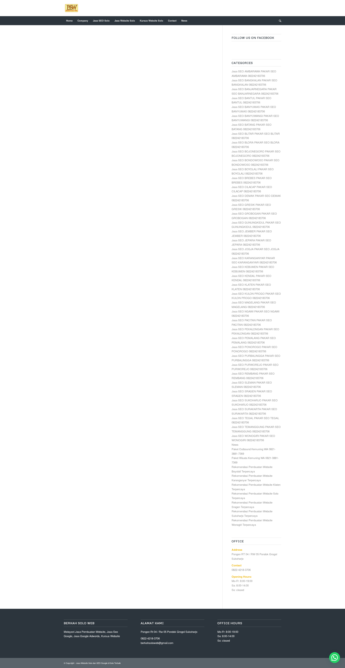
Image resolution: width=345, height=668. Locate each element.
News (235, 444)
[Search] (279, 20)
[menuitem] (69, 20)
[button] (334, 657)
